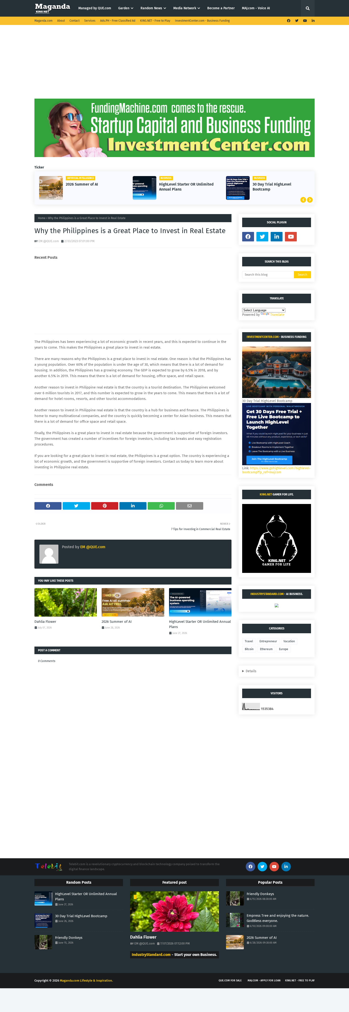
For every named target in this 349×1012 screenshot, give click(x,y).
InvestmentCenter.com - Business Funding (202, 20)
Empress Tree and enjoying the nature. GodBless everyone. (278, 918)
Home (42, 218)
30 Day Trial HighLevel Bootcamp (272, 187)
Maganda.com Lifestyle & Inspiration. (86, 980)
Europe (283, 649)
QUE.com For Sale (230, 980)
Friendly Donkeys (68, 937)
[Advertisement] (174, 65)
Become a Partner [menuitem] (221, 8)
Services (89, 20)
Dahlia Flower (45, 621)
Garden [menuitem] (123, 8)
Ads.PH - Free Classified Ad (117, 20)
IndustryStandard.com (266, 594)
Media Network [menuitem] (184, 8)
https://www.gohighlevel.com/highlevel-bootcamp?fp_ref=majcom (276, 470)
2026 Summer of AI (82, 184)
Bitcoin (249, 649)
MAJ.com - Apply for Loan (264, 980)
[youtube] (305, 21)
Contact (75, 20)
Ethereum (266, 649)
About (61, 20)
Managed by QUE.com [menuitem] (94, 8)
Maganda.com (43, 20)
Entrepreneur (268, 641)
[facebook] (289, 21)
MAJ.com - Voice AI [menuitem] (256, 8)
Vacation (289, 641)
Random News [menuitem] (151, 8)
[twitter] (297, 21)
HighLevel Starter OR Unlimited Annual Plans (186, 187)
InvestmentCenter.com (262, 337)
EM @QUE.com (48, 241)
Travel (249, 641)
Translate (277, 315)
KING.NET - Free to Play (155, 20)
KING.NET (266, 494)
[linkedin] (313, 21)
